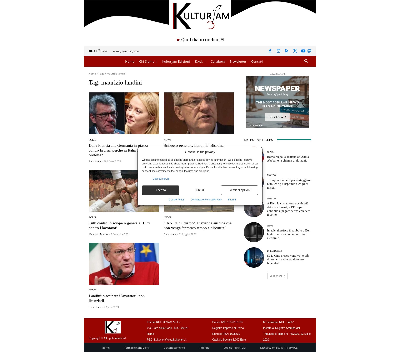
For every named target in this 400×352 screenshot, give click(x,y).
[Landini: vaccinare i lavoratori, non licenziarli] (124, 264)
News (167, 139)
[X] (295, 51)
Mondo (271, 175)
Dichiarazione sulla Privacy (206, 199)
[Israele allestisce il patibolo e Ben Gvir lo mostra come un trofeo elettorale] (254, 232)
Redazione (95, 161)
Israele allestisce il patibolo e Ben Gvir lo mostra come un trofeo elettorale (288, 234)
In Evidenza (274, 251)
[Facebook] (270, 51)
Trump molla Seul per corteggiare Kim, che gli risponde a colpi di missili (289, 183)
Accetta (160, 190)
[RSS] (286, 51)
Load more (276, 275)
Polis (92, 139)
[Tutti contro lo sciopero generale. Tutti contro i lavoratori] (124, 191)
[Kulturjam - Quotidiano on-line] (200, 15)
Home (92, 73)
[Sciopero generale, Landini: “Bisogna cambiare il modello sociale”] (199, 113)
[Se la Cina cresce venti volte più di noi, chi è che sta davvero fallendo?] (254, 257)
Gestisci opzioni (239, 190)
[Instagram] (278, 51)
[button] (306, 61)
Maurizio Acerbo (98, 234)
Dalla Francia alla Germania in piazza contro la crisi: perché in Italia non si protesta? (118, 150)
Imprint (232, 199)
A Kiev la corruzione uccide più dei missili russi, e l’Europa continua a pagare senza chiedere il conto (288, 209)
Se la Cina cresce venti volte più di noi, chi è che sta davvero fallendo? (288, 259)
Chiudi (200, 190)
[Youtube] (303, 51)
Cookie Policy (176, 199)
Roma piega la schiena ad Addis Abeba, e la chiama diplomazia (288, 158)
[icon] (309, 51)
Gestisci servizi (161, 178)
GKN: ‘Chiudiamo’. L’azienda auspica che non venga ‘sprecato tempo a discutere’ (197, 225)
